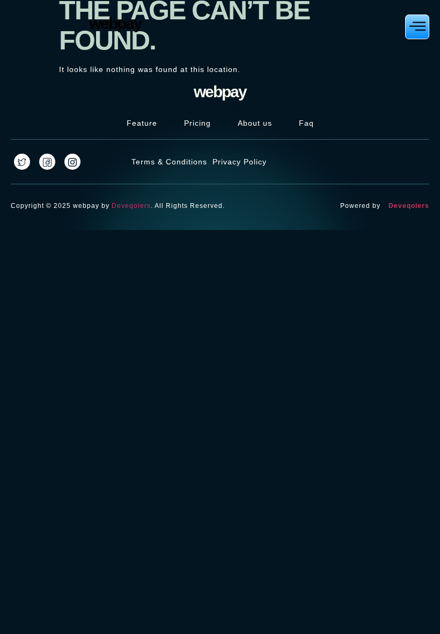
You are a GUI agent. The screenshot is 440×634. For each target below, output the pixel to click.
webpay (115, 23)
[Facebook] (47, 162)
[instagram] (72, 162)
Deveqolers (131, 206)
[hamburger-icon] (417, 27)
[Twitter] (22, 162)
